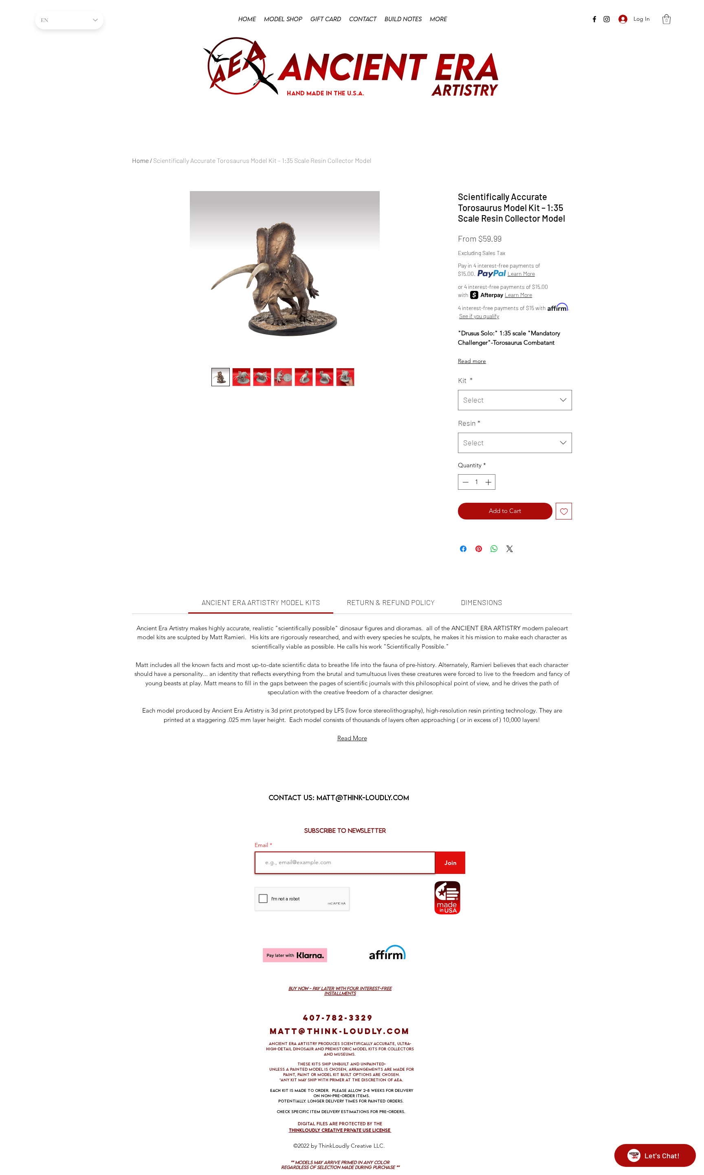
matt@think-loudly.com (363, 797)
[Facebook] (594, 19)
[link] (261, 602)
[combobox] (515, 400)
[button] (666, 19)
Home (140, 160)
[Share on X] (510, 549)
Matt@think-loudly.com (340, 1031)
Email (262, 845)
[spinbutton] (477, 482)
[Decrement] (464, 482)
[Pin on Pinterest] (479, 549)
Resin (469, 422)
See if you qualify (479, 315)
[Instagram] (607, 19)
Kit (465, 380)
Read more (472, 361)
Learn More (521, 273)
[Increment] (489, 482)
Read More (352, 738)
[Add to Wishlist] (564, 511)
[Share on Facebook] (463, 549)
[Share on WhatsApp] (494, 549)
